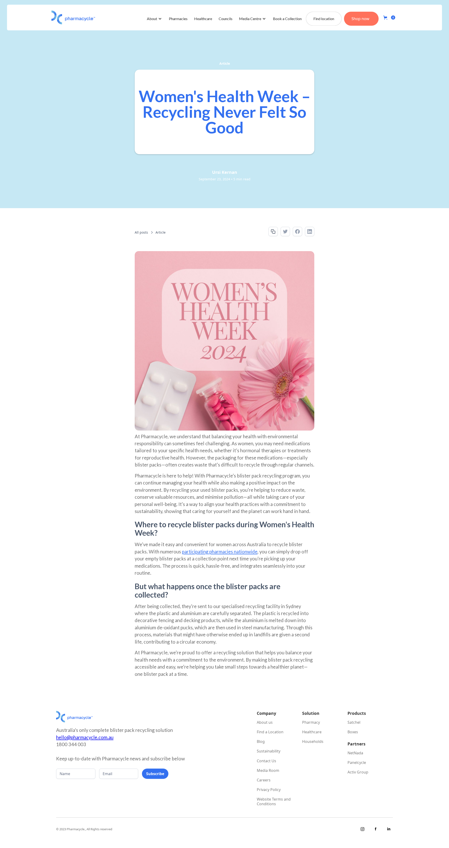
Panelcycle (357, 762)
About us (265, 722)
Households (312, 741)
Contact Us (266, 761)
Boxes (353, 732)
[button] (155, 19)
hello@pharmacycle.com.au (84, 737)
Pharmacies (178, 18)
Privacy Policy (269, 789)
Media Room (268, 770)
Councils (225, 18)
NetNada (355, 753)
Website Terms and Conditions (274, 801)
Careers (264, 780)
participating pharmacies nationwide (219, 551)
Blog (261, 741)
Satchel (354, 722)
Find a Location (270, 732)
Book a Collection (287, 18)
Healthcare (203, 18)
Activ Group (358, 772)
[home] (73, 18)
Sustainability (268, 751)
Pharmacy (311, 722)
